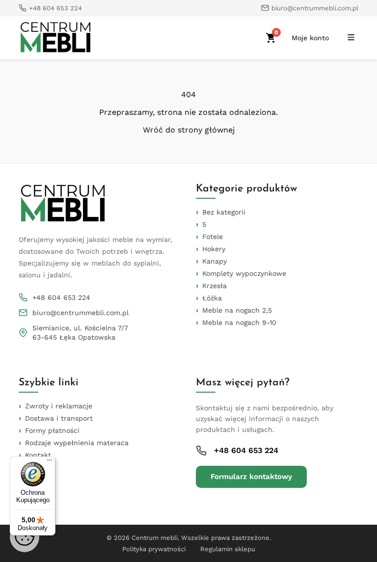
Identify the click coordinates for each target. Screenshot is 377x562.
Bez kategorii (223, 212)
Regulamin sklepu (227, 549)
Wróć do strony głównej (189, 130)
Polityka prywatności (154, 549)
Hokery (213, 249)
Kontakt (38, 455)
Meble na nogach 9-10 (239, 322)
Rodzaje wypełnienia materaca (77, 443)
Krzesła (214, 286)
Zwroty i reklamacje (58, 406)
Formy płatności (52, 430)
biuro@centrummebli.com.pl (80, 313)
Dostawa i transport (59, 418)
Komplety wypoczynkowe (244, 273)
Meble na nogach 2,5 (237, 310)
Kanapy (214, 261)
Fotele (212, 237)
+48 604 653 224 (61, 297)
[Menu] (49, 462)
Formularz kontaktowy (251, 476)
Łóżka (212, 298)
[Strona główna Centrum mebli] (55, 37)
